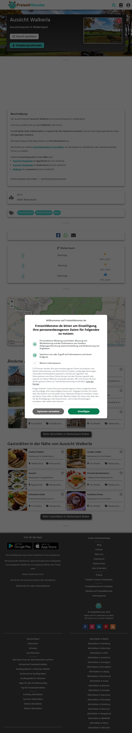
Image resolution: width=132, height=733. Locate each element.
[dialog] (66, 366)
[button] (66, 363)
